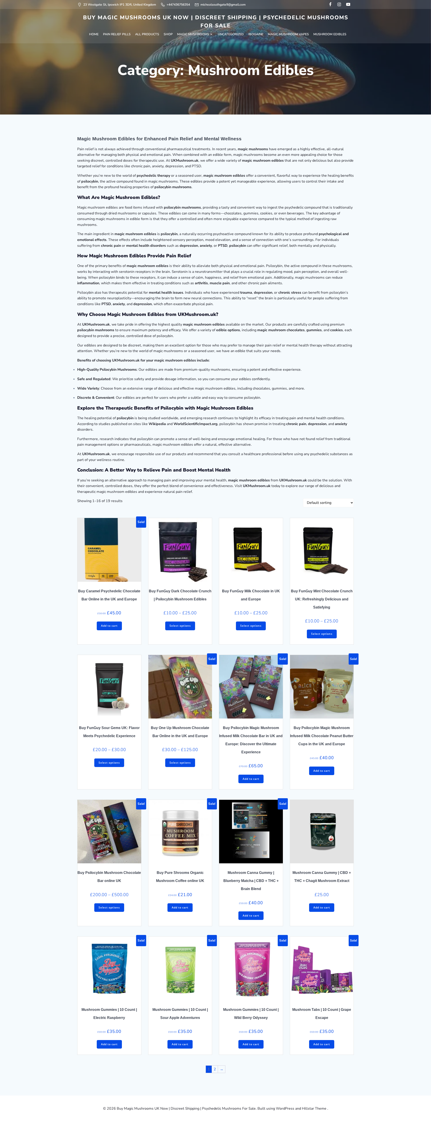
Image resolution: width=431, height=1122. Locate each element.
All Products (147, 34)
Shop (168, 34)
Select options (180, 626)
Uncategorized (231, 34)
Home (94, 34)
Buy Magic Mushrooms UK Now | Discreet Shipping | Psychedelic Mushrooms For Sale (215, 21)
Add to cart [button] (109, 626)
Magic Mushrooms (193, 34)
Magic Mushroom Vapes (288, 34)
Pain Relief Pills (117, 34)
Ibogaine (255, 34)
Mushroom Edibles (329, 34)
